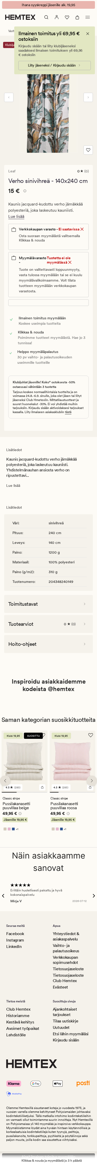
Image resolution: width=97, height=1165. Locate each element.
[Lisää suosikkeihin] (88, 150)
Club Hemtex (18, 1009)
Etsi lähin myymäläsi (71, 1033)
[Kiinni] (88, 34)
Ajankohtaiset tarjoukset (65, 1012)
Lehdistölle (16, 1034)
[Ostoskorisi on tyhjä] (77, 17)
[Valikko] (88, 17)
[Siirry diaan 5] (90, 792)
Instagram (15, 940)
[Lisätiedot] (24, 191)
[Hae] (46, 17)
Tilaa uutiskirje (65, 1021)
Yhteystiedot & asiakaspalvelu (66, 936)
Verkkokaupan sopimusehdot (65, 960)
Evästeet (60, 987)
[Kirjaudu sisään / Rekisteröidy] (56, 17)
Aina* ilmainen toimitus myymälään (48, 1157)
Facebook (15, 933)
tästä (68, 412)
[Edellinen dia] (8, 97)
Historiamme (17, 1015)
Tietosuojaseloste (68, 968)
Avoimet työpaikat (22, 1028)
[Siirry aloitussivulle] (20, 17)
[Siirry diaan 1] (9, 792)
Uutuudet (61, 1027)
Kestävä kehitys (20, 1022)
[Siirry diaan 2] (24, 792)
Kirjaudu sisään (66, 1040)
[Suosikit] (67, 17)
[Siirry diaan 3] (39, 792)
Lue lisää (16, 216)
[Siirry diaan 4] (81, 792)
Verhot (13, 31)
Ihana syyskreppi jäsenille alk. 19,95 (48, 5)
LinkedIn (13, 946)
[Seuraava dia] (88, 97)
